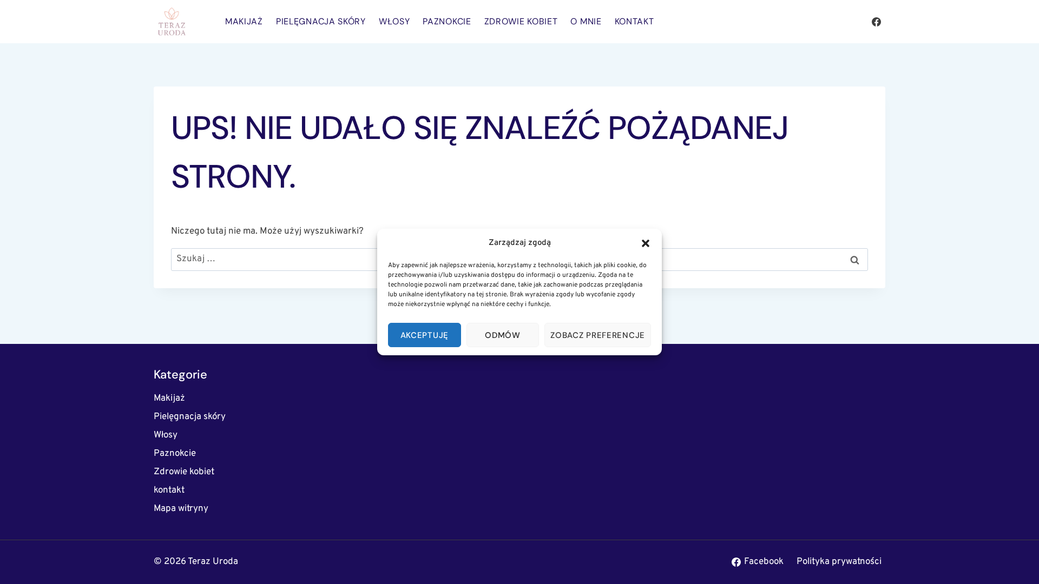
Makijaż (244, 21)
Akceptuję (424, 335)
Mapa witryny (181, 509)
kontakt (634, 21)
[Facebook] (876, 21)
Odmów (503, 335)
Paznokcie (447, 21)
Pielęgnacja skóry (321, 21)
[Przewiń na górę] (1012, 562)
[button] (645, 243)
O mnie (585, 21)
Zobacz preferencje (597, 335)
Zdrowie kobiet (521, 21)
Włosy (394, 21)
